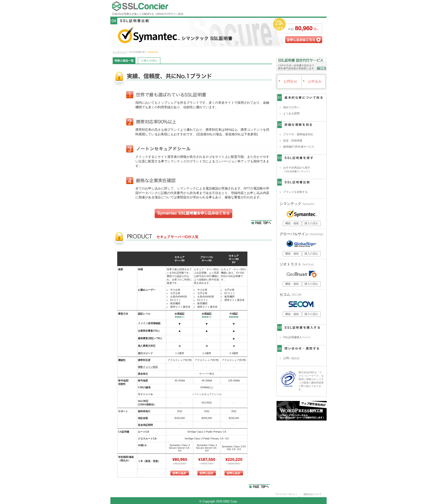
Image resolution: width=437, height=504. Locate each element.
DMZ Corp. (230, 501)
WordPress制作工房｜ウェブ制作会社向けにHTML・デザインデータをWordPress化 (302, 411)
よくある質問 (291, 113)
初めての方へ (291, 107)
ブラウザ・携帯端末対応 (298, 134)
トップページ (119, 52)
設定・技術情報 (292, 140)
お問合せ (288, 81)
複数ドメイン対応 (148, 366)
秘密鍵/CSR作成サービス (298, 146)
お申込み (312, 81)
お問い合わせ (291, 358)
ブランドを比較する (295, 192)
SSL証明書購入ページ (296, 337)
